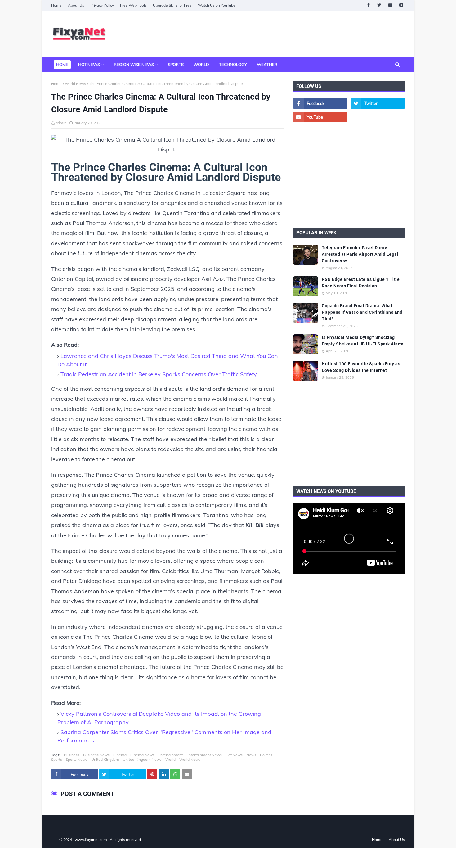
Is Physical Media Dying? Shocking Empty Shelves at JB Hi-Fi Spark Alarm (363, 340)
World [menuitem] (201, 64)
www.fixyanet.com (91, 839)
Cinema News (142, 754)
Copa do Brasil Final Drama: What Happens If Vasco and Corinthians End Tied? (362, 312)
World (170, 759)
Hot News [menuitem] (89, 64)
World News (75, 83)
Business (71, 754)
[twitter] (379, 5)
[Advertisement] (292, 34)
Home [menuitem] (62, 64)
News (251, 754)
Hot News (234, 754)
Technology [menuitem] (233, 64)
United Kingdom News (142, 759)
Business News (96, 754)
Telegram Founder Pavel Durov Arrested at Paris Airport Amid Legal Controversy (360, 254)
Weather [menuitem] (267, 64)
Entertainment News (204, 754)
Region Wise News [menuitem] (134, 64)
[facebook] (368, 5)
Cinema (120, 754)
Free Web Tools (133, 5)
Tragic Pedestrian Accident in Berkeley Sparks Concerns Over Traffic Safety (158, 374)
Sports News (76, 759)
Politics (266, 754)
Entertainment (170, 754)
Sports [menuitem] (176, 64)
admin (61, 122)
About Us (76, 5)
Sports (56, 759)
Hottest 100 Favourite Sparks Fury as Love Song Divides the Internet (361, 367)
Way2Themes (57, 839)
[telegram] (401, 5)
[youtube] (390, 5)
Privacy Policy (102, 5)
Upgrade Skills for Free (172, 5)
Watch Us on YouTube (216, 5)
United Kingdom (105, 759)
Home (56, 5)
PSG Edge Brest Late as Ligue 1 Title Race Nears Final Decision (361, 282)
